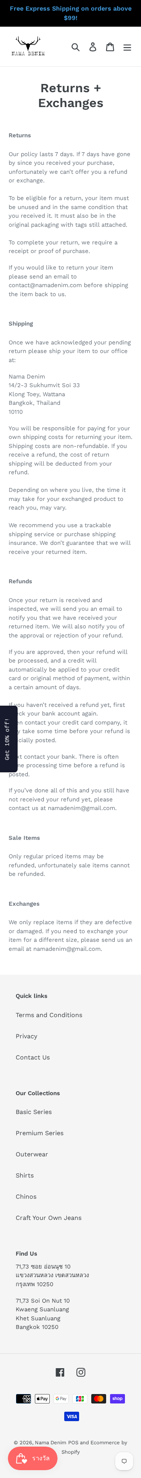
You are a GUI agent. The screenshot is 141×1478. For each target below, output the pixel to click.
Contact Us (33, 1057)
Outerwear (32, 1154)
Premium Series (39, 1133)
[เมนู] (127, 46)
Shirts (25, 1175)
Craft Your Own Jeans (48, 1217)
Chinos (26, 1196)
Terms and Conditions (49, 1015)
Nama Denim (50, 1442)
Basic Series (34, 1112)
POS (73, 1442)
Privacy (26, 1036)
